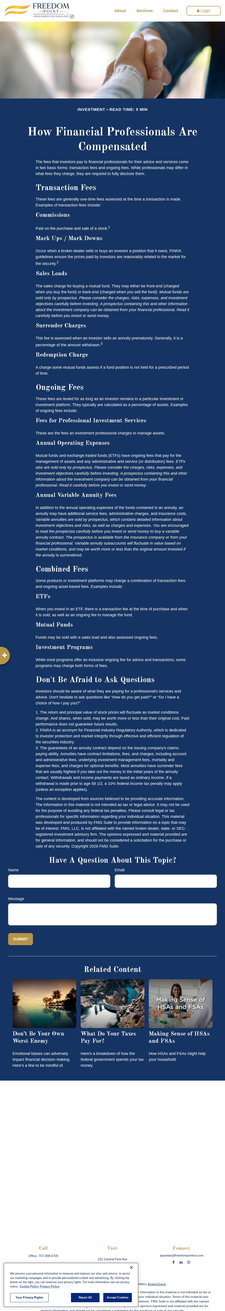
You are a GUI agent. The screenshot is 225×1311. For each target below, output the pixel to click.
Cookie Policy (29, 1286)
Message (16, 899)
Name (13, 870)
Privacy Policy (49, 1286)
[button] (120, 10)
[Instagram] (189, 1262)
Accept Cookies (117, 1297)
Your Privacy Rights (29, 1297)
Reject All (85, 1297)
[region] (71, 1285)
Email (120, 870)
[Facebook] (173, 1262)
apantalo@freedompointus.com (181, 1255)
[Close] (131, 1267)
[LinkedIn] (181, 1262)
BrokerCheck (157, 1284)
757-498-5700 (48, 1256)
